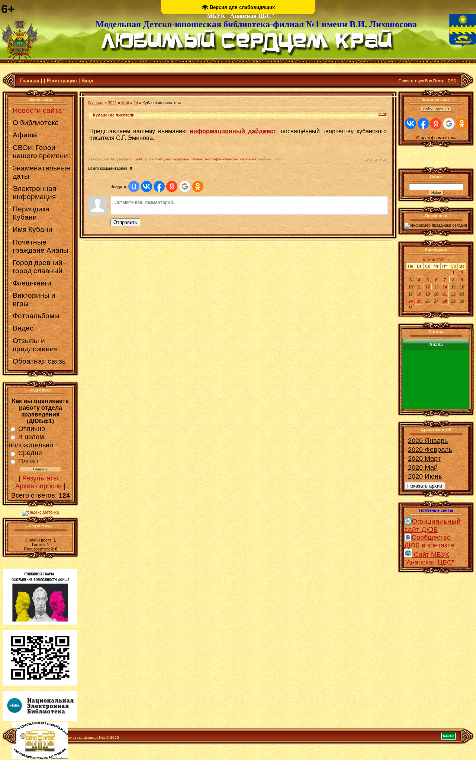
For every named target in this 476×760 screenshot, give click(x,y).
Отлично (31, 428)
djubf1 (139, 159)
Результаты (40, 478)
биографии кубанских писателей (230, 159)
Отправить (125, 222)
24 (136, 102)
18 (419, 294)
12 (427, 287)
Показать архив (424, 486)
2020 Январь (428, 440)
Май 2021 (436, 260)
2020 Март (424, 458)
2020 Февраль (430, 449)
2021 (112, 102)
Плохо (28, 461)
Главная (29, 80)
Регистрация (62, 80)
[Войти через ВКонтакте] (146, 186)
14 (445, 287)
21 (445, 294)
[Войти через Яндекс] (171, 186)
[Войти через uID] (133, 186)
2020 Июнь (425, 476)
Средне (30, 453)
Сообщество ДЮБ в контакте (429, 541)
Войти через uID (436, 109)
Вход (87, 80)
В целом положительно (31, 441)
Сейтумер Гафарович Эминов (179, 159)
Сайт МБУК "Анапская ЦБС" (429, 558)
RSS (452, 81)
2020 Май (423, 467)
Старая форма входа (436, 137)
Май (125, 102)
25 (419, 301)
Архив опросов (38, 486)
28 (445, 301)
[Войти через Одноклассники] (197, 186)
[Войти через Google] (185, 186)
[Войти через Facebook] (159, 186)
